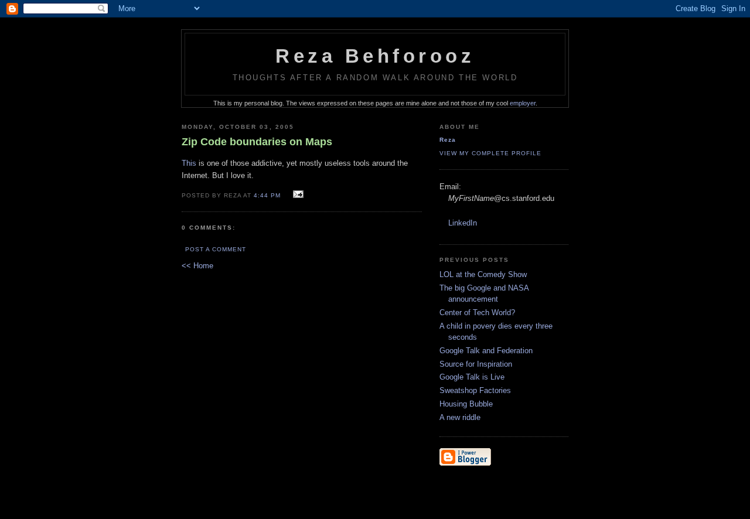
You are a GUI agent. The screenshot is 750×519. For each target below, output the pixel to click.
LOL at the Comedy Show (483, 274)
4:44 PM (267, 195)
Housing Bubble (466, 404)
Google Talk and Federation (486, 350)
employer (523, 103)
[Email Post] (296, 194)
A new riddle (459, 417)
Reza (447, 139)
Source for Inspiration (475, 364)
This (189, 163)
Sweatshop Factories (475, 390)
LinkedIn (462, 222)
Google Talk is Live (471, 377)
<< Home (197, 265)
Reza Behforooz (375, 56)
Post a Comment (215, 249)
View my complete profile (490, 153)
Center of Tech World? (477, 312)
